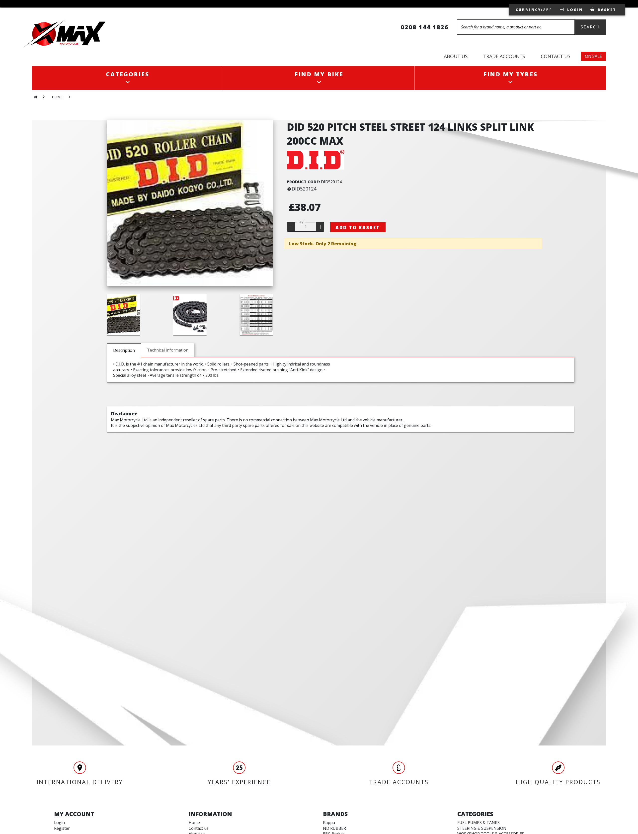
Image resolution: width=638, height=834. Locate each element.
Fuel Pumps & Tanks (478, 822)
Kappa (329, 822)
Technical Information (167, 350)
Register (62, 828)
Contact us (199, 828)
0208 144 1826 (425, 27)
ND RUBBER (334, 828)
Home (194, 822)
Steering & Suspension (481, 828)
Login (59, 822)
